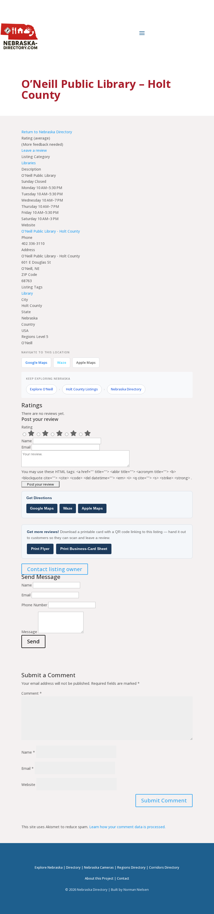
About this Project (99, 878)
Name (27, 440)
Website (28, 784)
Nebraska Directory (126, 389)
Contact (123, 878)
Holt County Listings (82, 389)
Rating (27, 427)
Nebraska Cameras (99, 867)
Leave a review (34, 150)
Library (27, 293)
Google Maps (36, 362)
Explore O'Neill (41, 389)
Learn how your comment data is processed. (127, 826)
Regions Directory (131, 867)
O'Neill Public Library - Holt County (50, 231)
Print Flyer (40, 549)
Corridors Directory (164, 867)
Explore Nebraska (49, 867)
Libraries (28, 162)
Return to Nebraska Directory (46, 131)
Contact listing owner (54, 569)
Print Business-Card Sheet (83, 549)
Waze (61, 362)
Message (29, 631)
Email (26, 447)
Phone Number (34, 604)
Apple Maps (86, 362)
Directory (73, 867)
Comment (31, 693)
